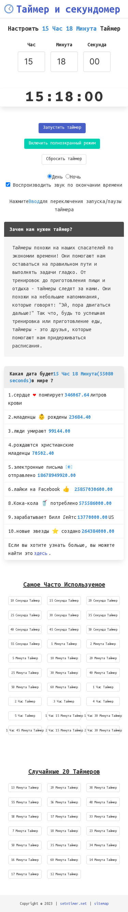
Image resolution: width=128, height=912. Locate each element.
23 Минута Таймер (103, 831)
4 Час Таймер (103, 701)
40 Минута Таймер (103, 673)
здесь (40, 553)
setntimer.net (73, 903)
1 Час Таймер (103, 687)
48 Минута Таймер (103, 802)
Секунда (96, 44)
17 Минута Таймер (25, 874)
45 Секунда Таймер (64, 629)
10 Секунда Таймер (25, 600)
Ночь (75, 177)
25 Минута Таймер (25, 673)
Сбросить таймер (64, 159)
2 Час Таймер (25, 701)
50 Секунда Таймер (102, 629)
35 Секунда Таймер (102, 615)
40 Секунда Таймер (25, 629)
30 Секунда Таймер (64, 615)
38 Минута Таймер (103, 787)
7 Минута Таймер (25, 831)
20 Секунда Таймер (102, 600)
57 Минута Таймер (64, 816)
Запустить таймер (62, 128)
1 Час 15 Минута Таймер (64, 715)
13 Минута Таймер (25, 787)
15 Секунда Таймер (64, 600)
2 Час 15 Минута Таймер (64, 730)
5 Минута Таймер (25, 658)
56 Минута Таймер (64, 802)
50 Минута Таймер (25, 687)
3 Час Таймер (64, 701)
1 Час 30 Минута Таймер (103, 715)
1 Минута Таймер (64, 644)
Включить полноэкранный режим (62, 143)
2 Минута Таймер (103, 644)
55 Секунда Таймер (25, 644)
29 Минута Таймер (64, 787)
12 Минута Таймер (64, 874)
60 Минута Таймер (64, 687)
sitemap (101, 903)
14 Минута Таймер (103, 860)
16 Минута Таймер (25, 860)
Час (31, 44)
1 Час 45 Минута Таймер (25, 730)
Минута (64, 44)
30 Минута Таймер (64, 673)
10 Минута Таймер (64, 658)
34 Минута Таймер (103, 845)
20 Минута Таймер (103, 658)
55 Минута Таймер (25, 802)
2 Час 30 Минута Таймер (103, 730)
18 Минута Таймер (64, 831)
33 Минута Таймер (103, 816)
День (57, 177)
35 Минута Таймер (64, 845)
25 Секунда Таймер (25, 615)
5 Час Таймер (25, 715)
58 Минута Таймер (25, 816)
